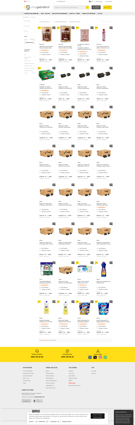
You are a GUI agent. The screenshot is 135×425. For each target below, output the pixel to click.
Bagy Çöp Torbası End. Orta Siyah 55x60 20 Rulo (46, 243)
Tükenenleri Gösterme (61, 21)
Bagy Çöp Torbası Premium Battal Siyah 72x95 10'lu (83, 87)
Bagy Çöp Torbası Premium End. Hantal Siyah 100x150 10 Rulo (46, 126)
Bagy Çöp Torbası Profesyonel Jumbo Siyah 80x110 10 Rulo (84, 204)
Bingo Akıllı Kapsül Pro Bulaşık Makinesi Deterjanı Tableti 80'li (103, 321)
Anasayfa (26, 17)
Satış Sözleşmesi (49, 378)
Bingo (79, 279)
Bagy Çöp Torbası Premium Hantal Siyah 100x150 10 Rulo (64, 126)
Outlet (100, 13)
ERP (25, 54)
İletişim (47, 371)
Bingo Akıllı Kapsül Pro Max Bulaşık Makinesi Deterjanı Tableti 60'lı (83, 321)
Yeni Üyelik (94, 371)
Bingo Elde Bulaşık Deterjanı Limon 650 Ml (65, 321)
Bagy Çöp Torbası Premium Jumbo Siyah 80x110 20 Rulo (102, 126)
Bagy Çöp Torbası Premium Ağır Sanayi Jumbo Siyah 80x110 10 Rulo (85, 126)
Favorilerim (109, 1)
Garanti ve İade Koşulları (51, 380)
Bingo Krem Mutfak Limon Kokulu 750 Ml (103, 282)
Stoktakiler (28, 21)
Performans (42, 421)
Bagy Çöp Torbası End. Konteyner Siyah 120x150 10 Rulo (104, 165)
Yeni (27, 31)
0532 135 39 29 (61, 1)
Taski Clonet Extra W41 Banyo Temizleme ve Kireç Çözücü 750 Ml (104, 47)
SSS (92, 1)
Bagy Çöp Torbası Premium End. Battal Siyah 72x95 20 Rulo (65, 282)
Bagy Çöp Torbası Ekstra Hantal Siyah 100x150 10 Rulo (65, 243)
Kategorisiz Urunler (28, 70)
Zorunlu (31, 421)
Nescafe (41, 44)
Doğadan (42, 84)
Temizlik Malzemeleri (31, 13)
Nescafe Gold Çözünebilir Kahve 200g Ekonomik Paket (46, 47)
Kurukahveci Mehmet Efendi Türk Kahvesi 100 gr (84, 48)
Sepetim (70, 380)
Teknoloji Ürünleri (88, 13)
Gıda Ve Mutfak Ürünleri (28, 373)
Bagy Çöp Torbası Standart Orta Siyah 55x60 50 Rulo (84, 243)
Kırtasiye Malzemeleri (59, 13)
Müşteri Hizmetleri (73, 378)
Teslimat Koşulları (50, 373)
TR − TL (27, 1)
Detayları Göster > (67, 421)
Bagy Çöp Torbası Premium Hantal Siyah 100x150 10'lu (102, 87)
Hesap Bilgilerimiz (50, 385)
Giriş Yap (97, 6)
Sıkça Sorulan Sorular (50, 387)
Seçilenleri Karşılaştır (75, 21)
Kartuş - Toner (75, 13)
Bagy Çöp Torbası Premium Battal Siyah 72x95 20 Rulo (45, 165)
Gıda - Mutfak (45, 13)
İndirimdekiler (72, 375)
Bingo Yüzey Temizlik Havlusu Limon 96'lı (83, 282)
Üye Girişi (94, 373)
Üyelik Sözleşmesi (50, 375)
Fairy (40, 279)
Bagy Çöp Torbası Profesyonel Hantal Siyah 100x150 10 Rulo (65, 204)
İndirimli (28, 26)
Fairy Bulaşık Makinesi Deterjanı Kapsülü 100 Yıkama (45, 282)
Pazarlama (54, 421)
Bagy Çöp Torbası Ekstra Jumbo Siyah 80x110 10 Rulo (104, 243)
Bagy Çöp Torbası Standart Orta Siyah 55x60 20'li (65, 87)
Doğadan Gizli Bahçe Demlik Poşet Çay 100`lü (45, 87)
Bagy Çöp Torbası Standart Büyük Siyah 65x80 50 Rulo (102, 204)
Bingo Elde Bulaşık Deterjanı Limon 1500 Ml (45, 321)
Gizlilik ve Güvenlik (50, 383)
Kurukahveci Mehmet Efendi (84, 45)
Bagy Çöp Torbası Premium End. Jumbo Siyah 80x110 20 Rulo (64, 165)
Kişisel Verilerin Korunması (74, 385)
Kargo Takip (98, 1)
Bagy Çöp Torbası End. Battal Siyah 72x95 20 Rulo (84, 165)
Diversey (99, 44)
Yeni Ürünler (71, 373)
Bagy (60, 84)
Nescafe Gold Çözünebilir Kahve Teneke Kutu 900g (65, 47)
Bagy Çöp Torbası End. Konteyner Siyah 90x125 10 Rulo (46, 204)
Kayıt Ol (97, 8)
